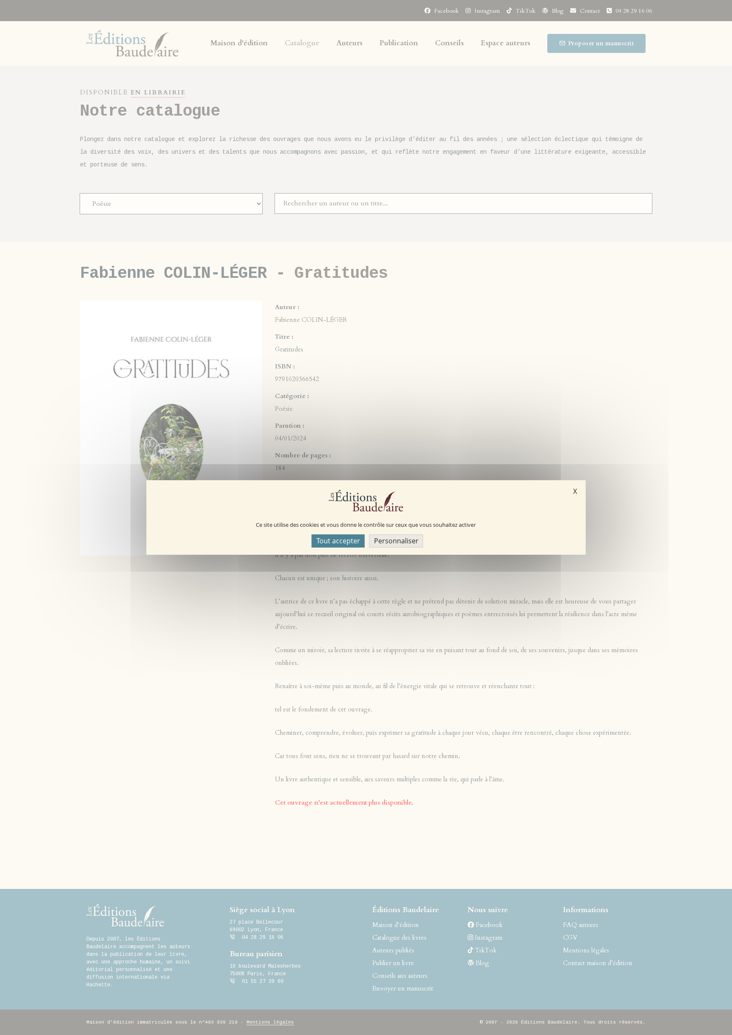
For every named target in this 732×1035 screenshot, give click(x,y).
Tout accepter (338, 540)
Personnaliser (396, 540)
